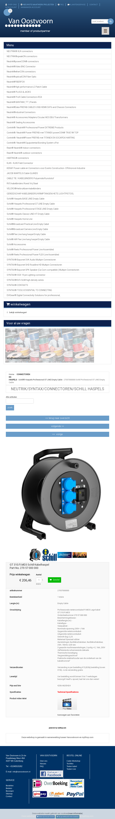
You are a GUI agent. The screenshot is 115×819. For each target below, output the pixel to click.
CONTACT (93, 4)
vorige (59, 434)
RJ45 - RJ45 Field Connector (20, 163)
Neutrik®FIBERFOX (16, 82)
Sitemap (9, 794)
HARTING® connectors (18, 158)
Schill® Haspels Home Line (19, 219)
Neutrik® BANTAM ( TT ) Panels (22, 102)
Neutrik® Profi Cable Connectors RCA (24, 97)
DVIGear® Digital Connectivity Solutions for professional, (33, 295)
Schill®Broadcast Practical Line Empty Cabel (28, 224)
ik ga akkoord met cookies (68, 817)
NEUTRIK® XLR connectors (20, 51)
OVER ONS (12, 4)
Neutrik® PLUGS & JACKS (19, 92)
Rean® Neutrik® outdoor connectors (24, 153)
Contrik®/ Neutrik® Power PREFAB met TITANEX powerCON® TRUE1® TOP (42, 132)
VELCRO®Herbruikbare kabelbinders (24, 188)
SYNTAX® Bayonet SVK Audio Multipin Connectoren (31, 259)
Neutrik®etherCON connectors (21, 71)
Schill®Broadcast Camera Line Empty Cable (27, 229)
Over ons (43, 761)
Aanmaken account (31, 7)
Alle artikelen (11, 397)
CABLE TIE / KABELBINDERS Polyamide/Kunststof (30, 178)
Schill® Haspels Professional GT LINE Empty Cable (40, 380)
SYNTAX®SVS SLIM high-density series (25, 280)
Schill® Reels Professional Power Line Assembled (30, 249)
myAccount (11, 7)
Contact (9, 796)
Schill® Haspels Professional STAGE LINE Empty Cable (32, 209)
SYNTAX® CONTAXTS (17, 285)
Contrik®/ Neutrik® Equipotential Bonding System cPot (33, 143)
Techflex (70, 764)
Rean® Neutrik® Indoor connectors (23, 148)
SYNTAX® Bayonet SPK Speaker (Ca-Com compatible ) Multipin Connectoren (43, 270)
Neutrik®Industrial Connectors (21, 112)
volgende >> (57, 426)
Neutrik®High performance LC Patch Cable (27, 87)
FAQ (62, 4)
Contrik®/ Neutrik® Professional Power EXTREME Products (35, 127)
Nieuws (43, 764)
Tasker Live (71, 769)
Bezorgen (10, 791)
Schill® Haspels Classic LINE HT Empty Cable (28, 214)
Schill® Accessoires (16, 244)
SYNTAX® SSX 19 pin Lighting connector (26, 275)
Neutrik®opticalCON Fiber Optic (21, 77)
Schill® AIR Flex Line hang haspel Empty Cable (28, 239)
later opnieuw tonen (46, 817)
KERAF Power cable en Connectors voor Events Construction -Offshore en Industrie (46, 168)
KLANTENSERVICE (78, 4)
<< (57, 418)
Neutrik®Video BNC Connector (21, 66)
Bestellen (9, 786)
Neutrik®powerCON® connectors (23, 61)
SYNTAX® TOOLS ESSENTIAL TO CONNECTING (29, 290)
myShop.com (62, 728)
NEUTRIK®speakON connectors (22, 56)
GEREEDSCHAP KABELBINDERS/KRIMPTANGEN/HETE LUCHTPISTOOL (40, 193)
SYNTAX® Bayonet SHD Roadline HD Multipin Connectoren (34, 265)
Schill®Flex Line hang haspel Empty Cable (26, 234)
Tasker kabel (72, 766)
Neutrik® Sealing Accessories (21, 122)
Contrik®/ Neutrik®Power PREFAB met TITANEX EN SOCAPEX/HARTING (41, 137)
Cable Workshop (73, 761)
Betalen (9, 788)
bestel (56, 579)
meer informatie (75, 813)
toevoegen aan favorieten (69, 715)
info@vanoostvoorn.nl (18, 358)
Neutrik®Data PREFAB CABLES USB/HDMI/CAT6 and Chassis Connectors (41, 107)
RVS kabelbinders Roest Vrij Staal (22, 183)
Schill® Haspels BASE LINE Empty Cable (25, 198)
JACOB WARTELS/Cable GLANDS (22, 173)
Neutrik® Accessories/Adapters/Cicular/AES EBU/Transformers (37, 117)
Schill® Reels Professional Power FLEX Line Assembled (33, 254)
